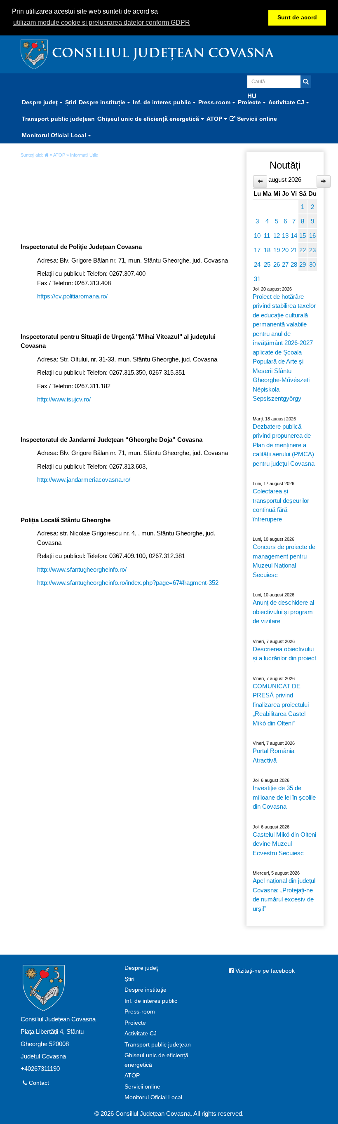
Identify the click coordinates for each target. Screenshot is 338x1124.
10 (257, 235)
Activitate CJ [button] (287, 102)
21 (294, 249)
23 (312, 249)
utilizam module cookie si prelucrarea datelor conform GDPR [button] (101, 22)
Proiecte (135, 1023)
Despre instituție (145, 990)
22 (302, 249)
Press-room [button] (215, 102)
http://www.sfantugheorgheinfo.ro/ (82, 569)
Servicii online (256, 118)
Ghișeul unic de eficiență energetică (156, 1060)
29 (302, 264)
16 (312, 235)
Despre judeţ (141, 968)
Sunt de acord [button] (297, 17)
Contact (38, 1083)
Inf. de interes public (150, 1001)
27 (285, 264)
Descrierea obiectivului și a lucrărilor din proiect (284, 653)
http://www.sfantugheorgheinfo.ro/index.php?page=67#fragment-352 (127, 582)
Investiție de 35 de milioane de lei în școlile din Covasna (284, 797)
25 (267, 264)
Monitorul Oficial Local (153, 1097)
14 (294, 235)
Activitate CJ (140, 1033)
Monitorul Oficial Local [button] (55, 135)
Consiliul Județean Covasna (163, 54)
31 (257, 278)
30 (312, 264)
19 (276, 249)
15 (302, 235)
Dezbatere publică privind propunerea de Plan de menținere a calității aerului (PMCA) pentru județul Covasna (284, 445)
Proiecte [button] (250, 102)
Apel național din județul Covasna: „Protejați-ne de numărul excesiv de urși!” (284, 894)
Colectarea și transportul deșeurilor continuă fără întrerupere (281, 505)
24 (257, 264)
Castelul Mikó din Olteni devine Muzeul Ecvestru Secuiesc (284, 843)
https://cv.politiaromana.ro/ (72, 296)
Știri (70, 102)
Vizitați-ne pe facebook (264, 971)
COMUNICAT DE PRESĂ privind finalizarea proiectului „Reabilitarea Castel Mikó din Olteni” (281, 705)
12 (276, 235)
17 (257, 249)
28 (294, 264)
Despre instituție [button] (103, 102)
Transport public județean (58, 118)
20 (285, 249)
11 (267, 235)
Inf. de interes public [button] (162, 102)
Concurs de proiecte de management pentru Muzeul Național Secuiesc (284, 560)
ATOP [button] (215, 118)
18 (267, 249)
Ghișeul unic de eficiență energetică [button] (149, 118)
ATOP (59, 155)
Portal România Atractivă (273, 755)
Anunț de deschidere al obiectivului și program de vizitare (283, 611)
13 (285, 235)
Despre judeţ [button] (40, 102)
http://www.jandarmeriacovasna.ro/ (83, 479)
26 (276, 264)
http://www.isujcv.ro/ (64, 399)
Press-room (139, 1012)
